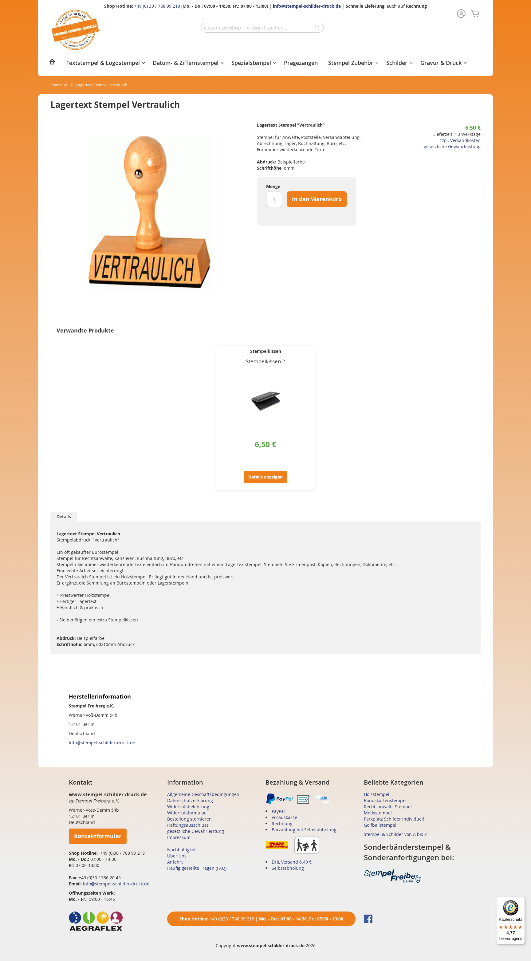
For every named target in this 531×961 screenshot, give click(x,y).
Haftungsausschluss (188, 825)
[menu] (265, 63)
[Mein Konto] (461, 14)
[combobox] (262, 28)
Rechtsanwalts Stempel (388, 806)
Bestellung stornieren (189, 819)
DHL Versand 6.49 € (292, 862)
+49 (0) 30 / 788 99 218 (157, 6)
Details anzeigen (265, 477)
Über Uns (177, 856)
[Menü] (521, 900)
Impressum (179, 837)
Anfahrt (175, 862)
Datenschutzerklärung (190, 800)
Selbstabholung (288, 868)
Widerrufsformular (186, 813)
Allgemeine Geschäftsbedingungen (203, 794)
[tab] (63, 517)
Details (64, 516)
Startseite (58, 84)
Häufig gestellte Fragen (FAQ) (196, 868)
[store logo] (75, 30)
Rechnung (282, 823)
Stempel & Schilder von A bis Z (395, 834)
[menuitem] (52, 63)
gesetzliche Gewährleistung (452, 146)
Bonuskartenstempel (385, 800)
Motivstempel (378, 813)
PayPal (278, 811)
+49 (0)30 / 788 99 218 (232, 919)
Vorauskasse (284, 817)
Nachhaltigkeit (182, 850)
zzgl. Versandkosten (460, 140)
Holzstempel (376, 794)
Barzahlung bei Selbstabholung (304, 830)
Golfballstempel (380, 825)
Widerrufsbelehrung (188, 806)
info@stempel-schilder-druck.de (307, 6)
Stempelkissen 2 (265, 361)
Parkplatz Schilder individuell (394, 819)
